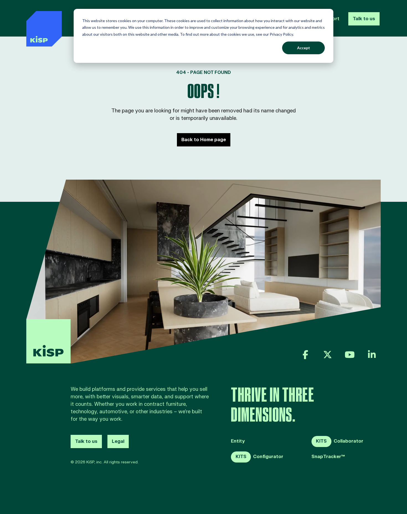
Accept (303, 47)
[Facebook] (305, 354)
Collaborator (339, 441)
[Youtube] (350, 354)
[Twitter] (327, 354)
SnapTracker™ (328, 456)
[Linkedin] (372, 354)
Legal (118, 441)
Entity (238, 441)
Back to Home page (203, 140)
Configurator (259, 456)
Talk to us (364, 19)
